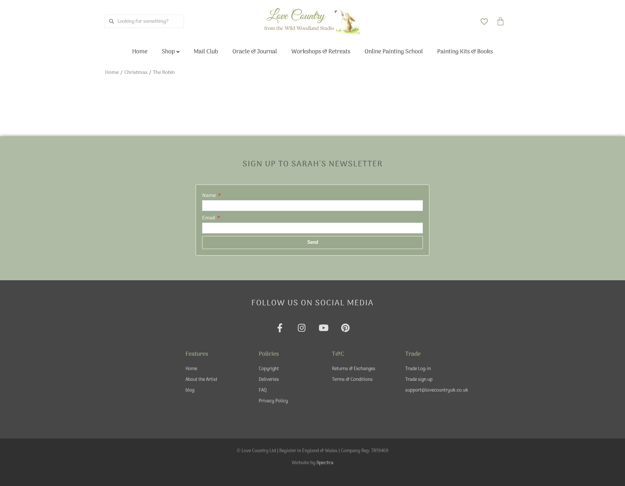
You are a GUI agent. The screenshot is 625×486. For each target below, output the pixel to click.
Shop (168, 52)
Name (209, 195)
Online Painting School (394, 52)
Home (139, 52)
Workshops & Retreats (320, 52)
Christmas (135, 72)
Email (209, 218)
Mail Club (206, 52)
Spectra (324, 463)
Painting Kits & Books (465, 52)
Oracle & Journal (254, 52)
